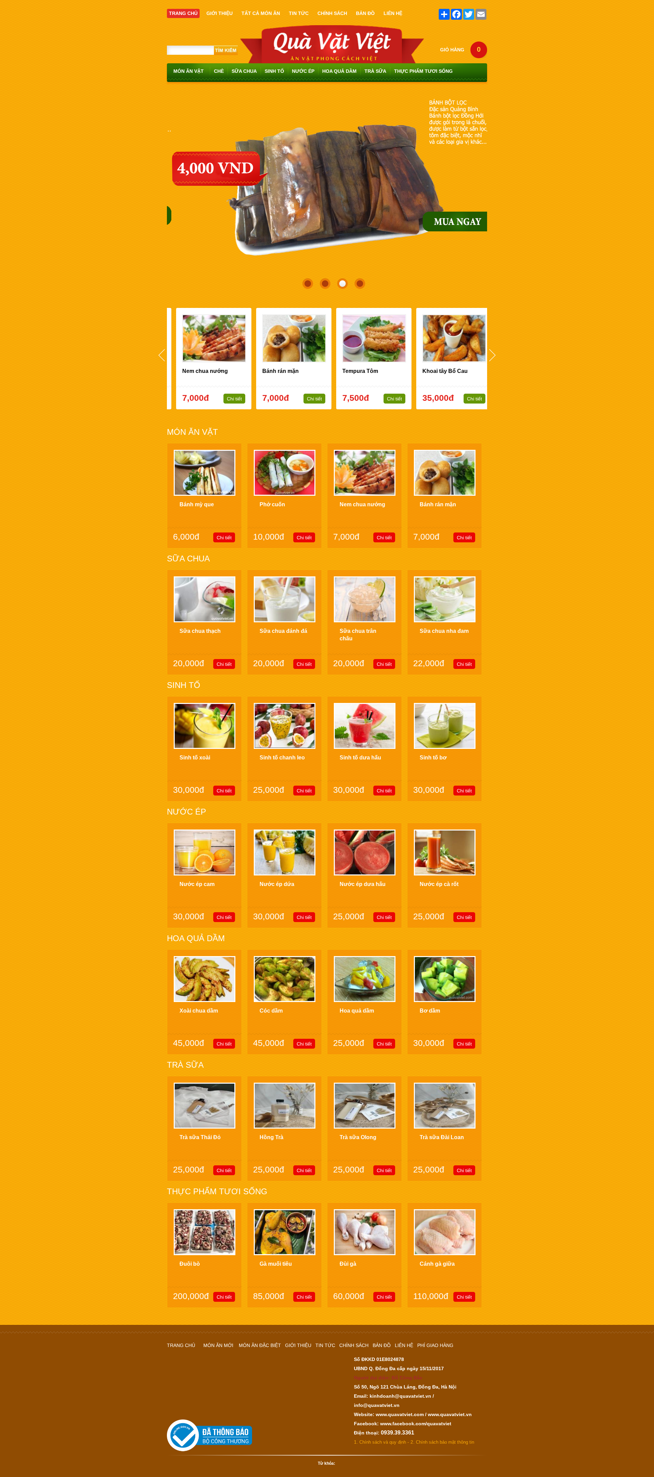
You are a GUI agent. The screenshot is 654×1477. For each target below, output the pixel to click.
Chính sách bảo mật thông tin (445, 1442)
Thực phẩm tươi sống (423, 71)
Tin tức (325, 1345)
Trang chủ (181, 1345)
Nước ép (303, 71)
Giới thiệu (298, 1345)
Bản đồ (382, 1345)
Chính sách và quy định (382, 1442)
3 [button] (340, 281)
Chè (219, 71)
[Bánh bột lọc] (327, 97)
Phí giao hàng (435, 1345)
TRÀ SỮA (375, 71)
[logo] (332, 28)
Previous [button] (161, 355)
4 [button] (358, 281)
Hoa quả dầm (339, 71)
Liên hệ (404, 1345)
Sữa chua (244, 71)
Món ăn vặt (188, 71)
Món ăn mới (218, 1345)
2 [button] (323, 281)
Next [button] (492, 355)
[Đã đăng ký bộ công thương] (209, 1418)
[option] (327, 187)
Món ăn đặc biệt (260, 1345)
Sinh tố (274, 71)
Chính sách (354, 1345)
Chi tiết (227, 398)
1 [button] (305, 281)
